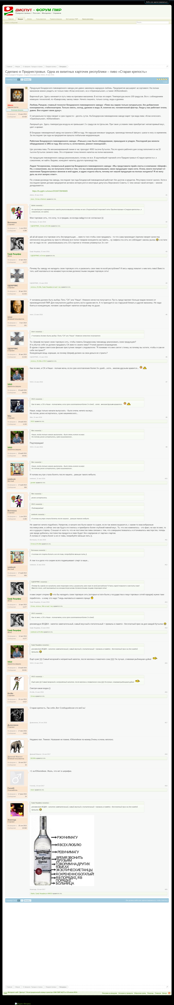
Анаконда (33, 889)
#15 (166, 663)
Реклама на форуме (109, 993)
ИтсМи (48, 226)
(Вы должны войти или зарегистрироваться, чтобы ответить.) (147, 900)
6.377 (25, 262)
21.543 (24, 294)
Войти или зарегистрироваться (156, 2)
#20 (166, 889)
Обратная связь (140, 993)
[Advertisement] (87, 46)
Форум (20, 19)
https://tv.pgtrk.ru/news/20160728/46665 (50, 191)
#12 (166, 565)
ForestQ (32, 786)
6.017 (25, 702)
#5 (166, 314)
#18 (166, 754)
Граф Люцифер (35, 251)
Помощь (150, 993)
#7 (166, 382)
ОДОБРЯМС (35, 226)
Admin (43, 75)
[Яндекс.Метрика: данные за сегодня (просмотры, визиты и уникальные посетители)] (23, 1004)
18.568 (24, 828)
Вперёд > (27, 79)
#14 (166, 628)
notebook (33, 478)
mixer (32, 199)
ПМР (5, 993)
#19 (166, 786)
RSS (169, 993)
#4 (166, 283)
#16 (166, 692)
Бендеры (20, 75)
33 (26, 765)
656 (25, 487)
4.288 (25, 230)
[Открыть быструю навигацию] (167, 66)
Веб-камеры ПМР (72, 19)
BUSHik (33, 758)
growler (33, 482)
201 (25, 325)
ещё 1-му (57, 287)
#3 (166, 251)
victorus (33, 287)
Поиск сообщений (11, 22)
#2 (166, 222)
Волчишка (33, 222)
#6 (166, 357)
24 (26, 796)
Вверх (164, 993)
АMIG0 (50, 893)
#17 (166, 722)
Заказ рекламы (87, 19)
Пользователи (41, 19)
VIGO (45, 361)
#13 (166, 602)
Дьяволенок (34, 722)
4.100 (25, 424)
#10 (166, 478)
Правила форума (56, 19)
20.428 (24, 116)
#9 (166, 447)
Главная (11, 19)
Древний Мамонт (35, 754)
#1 (166, 195)
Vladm (33, 893)
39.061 (24, 392)
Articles (29, 19)
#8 (166, 417)
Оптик (37, 199)
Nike (31, 417)
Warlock (43, 199)
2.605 (25, 733)
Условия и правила (125, 993)
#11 (166, 540)
